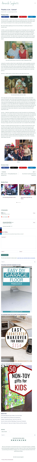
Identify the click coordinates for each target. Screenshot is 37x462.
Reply (34, 213)
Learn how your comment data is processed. (26, 258)
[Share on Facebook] (1, 228)
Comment (4, 237)
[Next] (34, 193)
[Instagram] (13, 440)
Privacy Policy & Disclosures (7, 459)
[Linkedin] (25, 440)
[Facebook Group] (19, 440)
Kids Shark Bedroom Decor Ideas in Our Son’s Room (11, 415)
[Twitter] (17, 440)
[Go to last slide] (2, 193)
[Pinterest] (15, 440)
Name (3, 251)
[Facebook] (11, 440)
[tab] (16, 202)
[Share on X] (1, 230)
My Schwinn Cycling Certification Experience (29, 174)
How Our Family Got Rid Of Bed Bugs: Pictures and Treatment (13, 421)
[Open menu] (35, 3)
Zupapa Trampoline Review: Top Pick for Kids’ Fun (11, 419)
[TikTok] (21, 440)
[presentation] (9, 189)
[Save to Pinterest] (1, 232)
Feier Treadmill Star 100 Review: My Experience (10, 417)
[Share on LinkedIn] (1, 234)
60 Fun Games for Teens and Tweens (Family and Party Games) (14, 423)
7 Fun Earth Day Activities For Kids (9, 197)
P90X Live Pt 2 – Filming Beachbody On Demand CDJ (9, 174)
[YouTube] (23, 440)
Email (21, 251)
